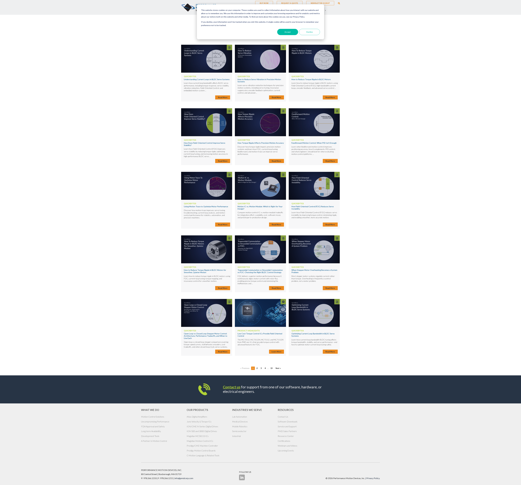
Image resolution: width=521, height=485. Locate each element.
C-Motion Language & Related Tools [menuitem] (203, 455)
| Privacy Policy (372, 478)
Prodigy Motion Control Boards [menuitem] (201, 450)
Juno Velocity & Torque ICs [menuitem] (199, 421)
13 (271, 368)
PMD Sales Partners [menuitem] (287, 431)
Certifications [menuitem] (284, 441)
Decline (309, 32)
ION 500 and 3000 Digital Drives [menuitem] (202, 431)
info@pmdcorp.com (184, 478)
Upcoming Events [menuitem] (286, 450)
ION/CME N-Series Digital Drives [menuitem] (202, 426)
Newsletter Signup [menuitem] (320, 3)
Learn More (276, 352)
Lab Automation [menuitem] (239, 416)
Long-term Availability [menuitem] (151, 431)
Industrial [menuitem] (236, 436)
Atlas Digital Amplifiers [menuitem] (197, 416)
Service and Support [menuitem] (287, 426)
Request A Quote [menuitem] (289, 3)
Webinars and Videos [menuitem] (287, 445)
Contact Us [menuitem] (283, 416)
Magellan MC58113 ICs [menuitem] (198, 436)
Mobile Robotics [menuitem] (239, 426)
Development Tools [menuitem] (150, 436)
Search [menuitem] (339, 3)
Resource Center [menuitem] (286, 436)
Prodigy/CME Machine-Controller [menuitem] (202, 445)
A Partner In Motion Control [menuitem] (154, 441)
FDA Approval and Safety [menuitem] (153, 426)
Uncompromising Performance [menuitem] (155, 421)
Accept (288, 32)
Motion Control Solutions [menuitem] (152, 416)
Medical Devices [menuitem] (240, 421)
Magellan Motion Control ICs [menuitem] (200, 441)
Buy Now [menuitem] (264, 3)
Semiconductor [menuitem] (239, 431)
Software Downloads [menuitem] (287, 421)
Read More (222, 97)
